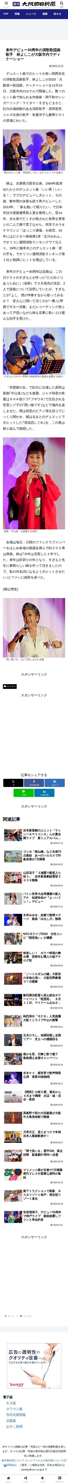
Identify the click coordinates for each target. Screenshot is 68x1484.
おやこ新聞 (14, 1426)
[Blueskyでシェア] (41, 1133)
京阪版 (11, 1421)
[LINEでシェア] (41, 1143)
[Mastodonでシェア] (26, 1133)
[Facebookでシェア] (11, 1143)
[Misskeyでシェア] (56, 1133)
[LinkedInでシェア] (26, 1153)
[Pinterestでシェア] (56, 1143)
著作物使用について (12, 1460)
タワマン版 (14, 1409)
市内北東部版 (16, 1415)
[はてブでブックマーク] (26, 1143)
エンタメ (11, 686)
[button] (60, 868)
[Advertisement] (34, 732)
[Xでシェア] (11, 1133)
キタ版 (11, 1403)
